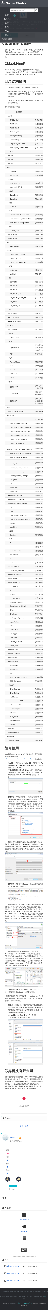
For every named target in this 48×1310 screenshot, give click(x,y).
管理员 (46, 1296)
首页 (7, 15)
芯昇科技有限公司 (24, 1219)
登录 (21, 1125)
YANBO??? (14, 1137)
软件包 (6, 19)
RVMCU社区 (7, 39)
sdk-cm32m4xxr (12, 1266)
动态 (7, 23)
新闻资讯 (6, 1291)
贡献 (7, 35)
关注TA (13, 1186)
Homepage (24, 1231)
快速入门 (13, 1291)
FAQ (7, 31)
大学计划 (45, 1291)
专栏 (18, 1291)
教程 (7, 27)
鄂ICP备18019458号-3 (25, 1303)
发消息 (13, 1189)
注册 (26, 1125)
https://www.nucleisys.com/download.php (19, 759)
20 (8, 1153)
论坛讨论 (23, 1291)
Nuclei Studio (37, 1291)
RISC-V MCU (14, 1303)
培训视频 (29, 1291)
